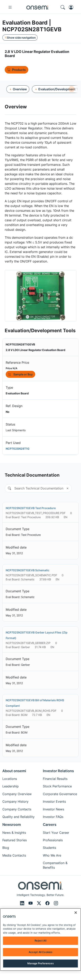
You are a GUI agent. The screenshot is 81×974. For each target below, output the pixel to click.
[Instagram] (56, 903)
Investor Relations (58, 771)
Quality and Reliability (18, 817)
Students (49, 848)
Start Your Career (56, 833)
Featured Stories (14, 840)
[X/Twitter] (39, 903)
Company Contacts (16, 809)
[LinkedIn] (22, 903)
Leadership (10, 786)
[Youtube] (31, 903)
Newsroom (11, 824)
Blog (5, 848)
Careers (49, 824)
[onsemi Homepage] (37, 7)
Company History (15, 801)
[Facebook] (48, 903)
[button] (8, 488)
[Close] (75, 912)
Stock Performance (57, 786)
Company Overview (17, 794)
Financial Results (55, 779)
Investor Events (54, 801)
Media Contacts (14, 855)
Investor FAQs (53, 817)
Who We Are (52, 855)
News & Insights (14, 833)
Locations (9, 779)
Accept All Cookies (40, 952)
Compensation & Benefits (55, 865)
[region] (40, 939)
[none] (71, 89)
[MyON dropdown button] (72, 7)
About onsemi (14, 771)
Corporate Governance (60, 794)
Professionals (53, 840)
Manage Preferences (40, 963)
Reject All (40, 940)
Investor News (53, 809)
